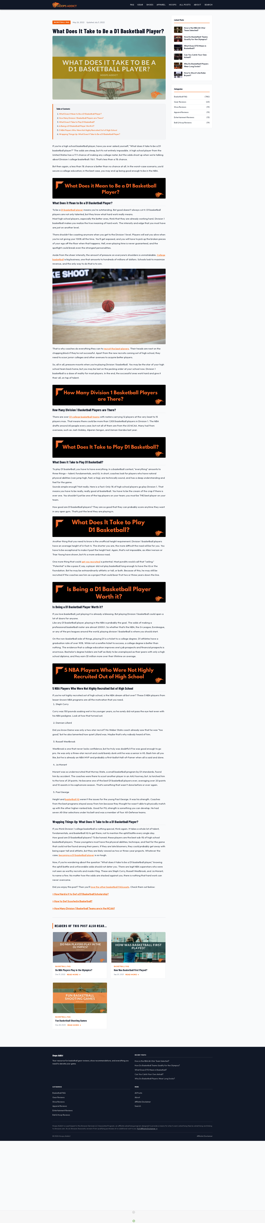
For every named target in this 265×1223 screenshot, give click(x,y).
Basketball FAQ (61, 22)
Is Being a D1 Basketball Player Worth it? (76, 126)
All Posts (185, 4)
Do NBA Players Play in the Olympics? (73, 970)
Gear (140, 4)
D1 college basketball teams (84, 416)
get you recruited (91, 561)
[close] (133, 1212)
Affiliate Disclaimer (143, 1102)
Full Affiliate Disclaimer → (147, 1129)
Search (209, 4)
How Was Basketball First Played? (130, 970)
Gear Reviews (58, 1097)
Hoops (172, 4)
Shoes (149, 4)
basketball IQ (72, 799)
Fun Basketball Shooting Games (71, 1020)
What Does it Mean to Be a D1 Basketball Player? (80, 114)
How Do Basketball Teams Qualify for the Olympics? (196, 38)
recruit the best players (116, 348)
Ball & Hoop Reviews (61, 1115)
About (197, 4)
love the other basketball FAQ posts (110, 886)
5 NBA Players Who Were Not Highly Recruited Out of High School (88, 130)
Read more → (74, 974)
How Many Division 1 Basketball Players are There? (81, 118)
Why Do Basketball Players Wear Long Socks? (196, 65)
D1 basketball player (72, 209)
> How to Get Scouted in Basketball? (72, 901)
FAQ (132, 4)
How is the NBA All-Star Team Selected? (194, 29)
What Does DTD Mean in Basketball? (195, 47)
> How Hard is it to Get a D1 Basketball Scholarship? (80, 894)
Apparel (161, 4)
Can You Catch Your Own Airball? (195, 56)
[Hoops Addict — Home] (64, 4)
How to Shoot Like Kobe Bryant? (195, 74)
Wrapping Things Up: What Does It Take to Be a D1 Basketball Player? (89, 134)
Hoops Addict (57, 1055)
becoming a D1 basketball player (76, 855)
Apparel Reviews (59, 1106)
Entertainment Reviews (62, 1110)
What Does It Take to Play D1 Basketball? (77, 122)
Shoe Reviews (58, 1102)
